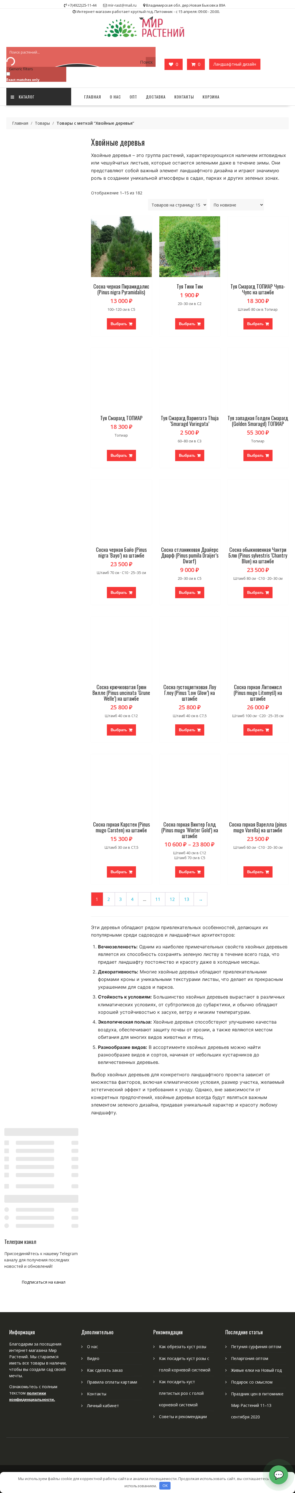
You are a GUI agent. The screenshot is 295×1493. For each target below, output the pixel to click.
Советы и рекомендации (183, 1416)
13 (186, 899)
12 (172, 899)
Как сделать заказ (105, 1370)
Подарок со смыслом (252, 1382)
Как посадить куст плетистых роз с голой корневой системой (181, 1393)
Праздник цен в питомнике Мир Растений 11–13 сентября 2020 (257, 1405)
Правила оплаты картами (112, 1382)
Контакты (184, 97)
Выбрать (119, 323)
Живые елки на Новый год (256, 1370)
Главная (92, 97)
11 (157, 899)
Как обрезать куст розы (182, 1346)
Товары (42, 123)
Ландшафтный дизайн (234, 64)
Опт (133, 97)
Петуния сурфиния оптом (256, 1346)
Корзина (211, 97)
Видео (93, 1358)
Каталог (27, 97)
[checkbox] (35, 76)
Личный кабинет (103, 1405)
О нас (115, 97)
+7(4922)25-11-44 (82, 5)
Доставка (156, 97)
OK (165, 1485)
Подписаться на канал (43, 1282)
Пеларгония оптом (249, 1358)
